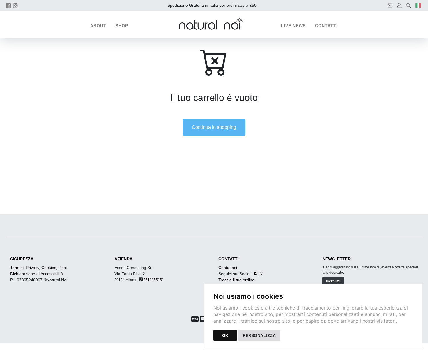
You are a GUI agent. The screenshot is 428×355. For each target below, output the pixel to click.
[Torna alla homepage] (214, 24)
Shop (122, 25)
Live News (293, 25)
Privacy (32, 267)
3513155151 (154, 280)
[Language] (418, 5)
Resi (63, 267)
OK (225, 335)
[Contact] (390, 5)
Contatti (326, 25)
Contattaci (227, 267)
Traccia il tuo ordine (236, 279)
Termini (17, 267)
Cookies (48, 267)
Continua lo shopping (214, 127)
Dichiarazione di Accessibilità (36, 273)
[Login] (399, 5)
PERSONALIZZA (259, 335)
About (98, 25)
